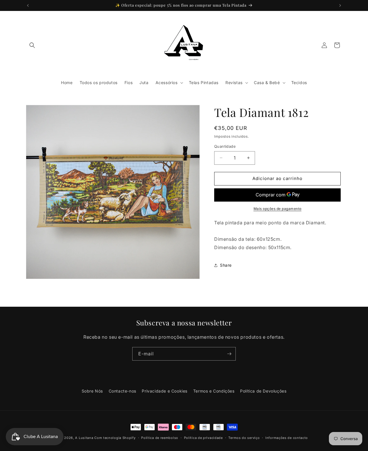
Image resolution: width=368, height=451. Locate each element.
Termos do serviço (244, 438)
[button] (32, 45)
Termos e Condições (214, 391)
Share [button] (226, 265)
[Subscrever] (229, 354)
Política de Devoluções (263, 391)
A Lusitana (84, 438)
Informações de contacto (286, 438)
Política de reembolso (159, 438)
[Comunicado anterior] (28, 5)
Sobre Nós (92, 391)
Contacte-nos (122, 391)
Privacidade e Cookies (164, 391)
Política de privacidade (203, 438)
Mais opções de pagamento (278, 208)
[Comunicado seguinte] (340, 5)
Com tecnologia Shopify (114, 438)
